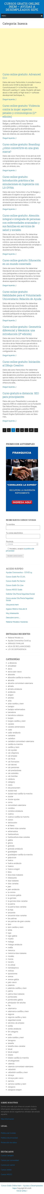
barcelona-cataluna (15, 715)
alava (10, 669)
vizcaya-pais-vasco (15, 1078)
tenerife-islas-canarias (16, 1046)
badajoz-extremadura (16, 709)
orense (10, 977)
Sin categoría (13, 1032)
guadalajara (12, 852)
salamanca (12, 1008)
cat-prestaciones (14, 770)
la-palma (11, 904)
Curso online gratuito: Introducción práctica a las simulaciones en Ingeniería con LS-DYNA (21, 182)
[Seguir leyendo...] (9, 99)
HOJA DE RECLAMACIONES (19, 646)
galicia (10, 840)
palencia (11, 985)
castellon (11, 738)
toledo (10, 1055)
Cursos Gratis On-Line (14, 585)
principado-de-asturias (17, 1003)
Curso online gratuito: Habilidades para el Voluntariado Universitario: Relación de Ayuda (22, 295)
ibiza (9, 872)
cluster (10, 796)
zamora (11, 1081)
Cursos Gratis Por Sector (15, 581)
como (10, 802)
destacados (12, 823)
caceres (11, 724)
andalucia (11, 692)
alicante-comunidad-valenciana (20, 683)
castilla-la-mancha (15, 744)
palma (10, 991)
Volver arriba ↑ (22, 1191)
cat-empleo (12, 756)
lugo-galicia (12, 936)
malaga (11, 942)
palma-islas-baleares (16, 994)
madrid (10, 939)
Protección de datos (9, 1143)
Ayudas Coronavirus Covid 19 (19, 641)
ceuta (10, 785)
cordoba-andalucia (15, 811)
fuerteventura (13, 834)
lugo (9, 933)
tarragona (11, 1040)
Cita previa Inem (12, 605)
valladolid (11, 1069)
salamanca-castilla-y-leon (18, 1011)
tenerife (11, 1043)
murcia (10, 959)
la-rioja (10, 910)
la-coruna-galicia (14, 895)
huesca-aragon (14, 869)
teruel (10, 1049)
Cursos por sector (8, 1165)
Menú (4, 16)
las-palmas (12, 918)
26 (31, 430)
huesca (10, 866)
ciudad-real (12, 791)
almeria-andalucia (15, 689)
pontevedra (12, 997)
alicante (11, 680)
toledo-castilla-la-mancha (18, 1058)
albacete (11, 675)
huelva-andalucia (14, 863)
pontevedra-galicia (15, 1000)
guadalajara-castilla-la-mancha (20, 855)
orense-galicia (13, 979)
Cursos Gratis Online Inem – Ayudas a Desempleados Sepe (22, 6)
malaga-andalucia (15, 945)
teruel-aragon (13, 1052)
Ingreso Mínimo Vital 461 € (16, 609)
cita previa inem (14, 788)
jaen (9, 886)
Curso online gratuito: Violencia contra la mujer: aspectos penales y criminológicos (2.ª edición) (21, 111)
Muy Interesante (12, 613)
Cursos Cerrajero (7, 1156)
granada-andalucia (15, 849)
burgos (10, 718)
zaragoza (11, 1087)
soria (10, 1035)
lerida (10, 930)
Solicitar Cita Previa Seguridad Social (20, 594)
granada (11, 846)
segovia (11, 1014)
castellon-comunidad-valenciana (21, 741)
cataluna (11, 779)
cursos (10, 820)
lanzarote (11, 913)
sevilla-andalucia (14, 1029)
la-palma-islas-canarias (17, 907)
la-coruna (11, 892)
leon (9, 924)
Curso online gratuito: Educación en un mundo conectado (22, 262)
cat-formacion (13, 762)
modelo (11, 956)
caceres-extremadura (16, 727)
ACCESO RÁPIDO (14, 568)
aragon (10, 695)
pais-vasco (12, 982)
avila (9, 701)
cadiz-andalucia (14, 733)
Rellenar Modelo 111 (15, 638)
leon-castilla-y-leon (15, 927)
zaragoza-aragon (15, 1090)
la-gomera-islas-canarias (18, 901)
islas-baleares (13, 881)
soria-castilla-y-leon (16, 1037)
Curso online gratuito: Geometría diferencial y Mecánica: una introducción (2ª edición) (22, 330)
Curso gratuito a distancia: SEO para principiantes (21, 395)
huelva (10, 860)
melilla (10, 947)
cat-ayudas (12, 750)
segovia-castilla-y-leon (17, 1017)
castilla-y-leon (13, 747)
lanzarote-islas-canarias (17, 916)
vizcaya (11, 1075)
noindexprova (13, 968)
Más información (7, 1119)
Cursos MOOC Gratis (14, 590)
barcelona (12, 712)
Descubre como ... (13, 618)
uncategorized (13, 1061)
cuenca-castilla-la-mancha (18, 817)
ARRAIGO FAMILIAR (16, 643)
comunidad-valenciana (17, 805)
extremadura (13, 831)
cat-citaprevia (13, 753)
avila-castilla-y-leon (16, 704)
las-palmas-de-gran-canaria (19, 921)
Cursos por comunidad (10, 1160)
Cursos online (6, 1170)
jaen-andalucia (13, 889)
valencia (11, 1064)
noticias (11, 971)
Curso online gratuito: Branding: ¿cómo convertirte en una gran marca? (21, 148)
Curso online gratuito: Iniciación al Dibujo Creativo (21, 363)
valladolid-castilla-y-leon (18, 1072)
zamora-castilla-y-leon (17, 1084)
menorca (11, 950)
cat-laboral (12, 765)
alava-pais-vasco (15, 672)
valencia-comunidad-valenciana (20, 1067)
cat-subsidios (13, 773)
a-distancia (12, 663)
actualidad (12, 666)
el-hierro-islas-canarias (17, 828)
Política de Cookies (8, 1133)
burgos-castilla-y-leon (17, 721)
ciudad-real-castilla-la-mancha (20, 794)
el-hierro (11, 826)
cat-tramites (13, 776)
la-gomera (12, 898)
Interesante (12, 878)
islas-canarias (13, 884)
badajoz (11, 706)
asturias (11, 698)
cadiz (10, 730)
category (11, 782)
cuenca (11, 814)
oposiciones (12, 974)
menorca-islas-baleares (17, 953)
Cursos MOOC (6, 1174)
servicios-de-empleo (16, 1023)
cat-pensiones (13, 767)
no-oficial (11, 965)
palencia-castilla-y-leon (17, 988)
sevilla (10, 1026)
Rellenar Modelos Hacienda (17, 622)
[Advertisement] (22, 50)
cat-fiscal (11, 759)
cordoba (11, 808)
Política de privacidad (9, 1138)
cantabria (11, 736)
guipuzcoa (12, 857)
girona (10, 843)
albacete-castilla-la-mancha (19, 677)
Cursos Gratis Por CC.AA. (15, 577)
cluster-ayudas (14, 799)
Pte (9, 1006)
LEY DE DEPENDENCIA (17, 649)
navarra (11, 962)
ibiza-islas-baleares (15, 875)
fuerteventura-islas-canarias (19, 837)
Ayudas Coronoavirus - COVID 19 (19, 572)
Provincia (9, 542)
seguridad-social (14, 1020)
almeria (11, 686)
